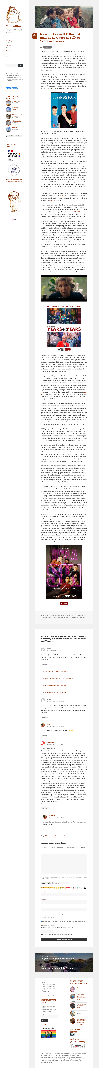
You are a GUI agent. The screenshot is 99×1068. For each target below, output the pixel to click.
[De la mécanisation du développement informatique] (72, 1021)
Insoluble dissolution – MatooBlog (56, 685)
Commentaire (46, 853)
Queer (54, 617)
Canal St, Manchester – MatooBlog (56, 692)
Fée (78, 987)
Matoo (49, 724)
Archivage (9, 51)
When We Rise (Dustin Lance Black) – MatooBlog (61, 836)
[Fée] (72, 989)
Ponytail (79, 1012)
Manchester (47, 617)
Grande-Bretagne (55, 615)
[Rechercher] (20, 65)
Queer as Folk (60, 617)
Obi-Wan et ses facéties (17, 115)
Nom (43, 892)
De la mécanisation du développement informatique (82, 1021)
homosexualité (65, 615)
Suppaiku (50, 742)
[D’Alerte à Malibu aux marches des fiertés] (72, 996)
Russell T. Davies (71, 617)
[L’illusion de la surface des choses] (72, 1006)
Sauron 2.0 (15, 128)
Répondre (45, 664)
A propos (8, 46)
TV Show (79, 617)
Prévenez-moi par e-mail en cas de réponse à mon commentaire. (64, 921)
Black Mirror (78, 212)
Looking (61, 196)
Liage (8, 55)
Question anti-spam (47, 925)
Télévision (47, 47)
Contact (8, 184)
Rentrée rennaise (15, 108)
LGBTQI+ (73, 615)
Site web (43, 907)
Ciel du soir (16, 101)
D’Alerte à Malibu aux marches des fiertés (81, 997)
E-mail (43, 899)
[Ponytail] (72, 1014)
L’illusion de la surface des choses (82, 1005)
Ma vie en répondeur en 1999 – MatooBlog (59, 678)
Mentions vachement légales (14, 181)
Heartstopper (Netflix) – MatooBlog (56, 671)
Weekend (53, 200)
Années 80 (45, 615)
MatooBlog (13, 26)
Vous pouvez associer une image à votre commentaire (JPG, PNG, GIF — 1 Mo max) (64, 878)
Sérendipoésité (17, 121)
